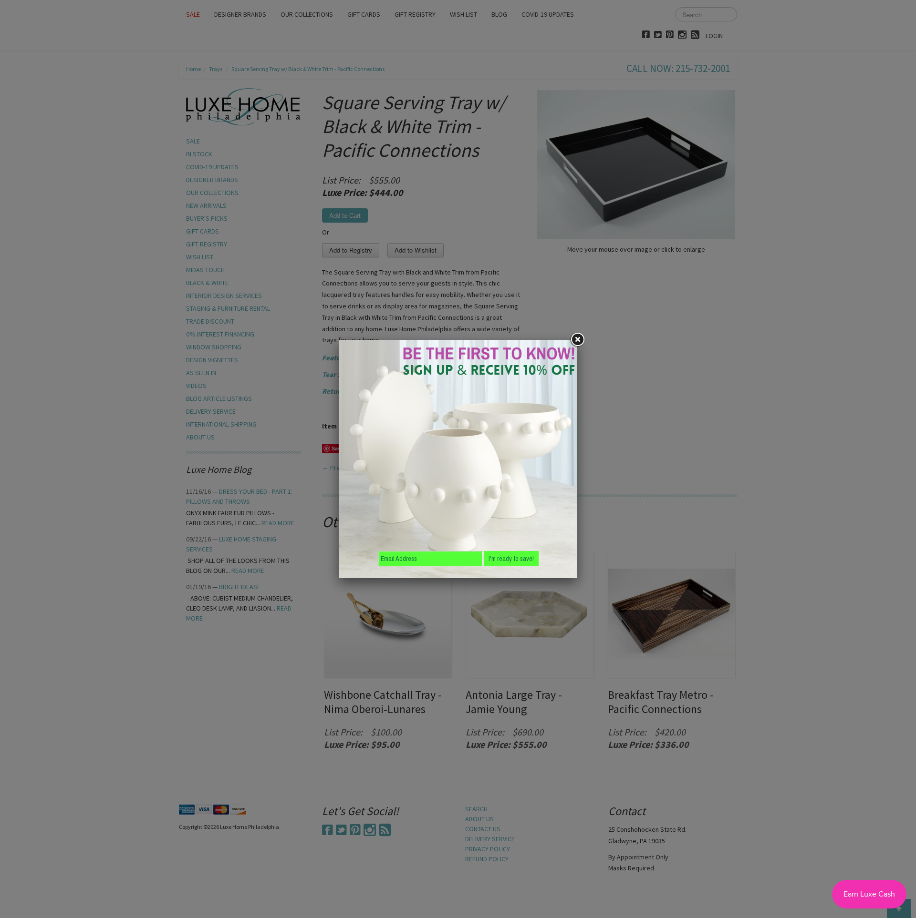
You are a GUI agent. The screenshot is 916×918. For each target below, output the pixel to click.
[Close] (577, 339)
